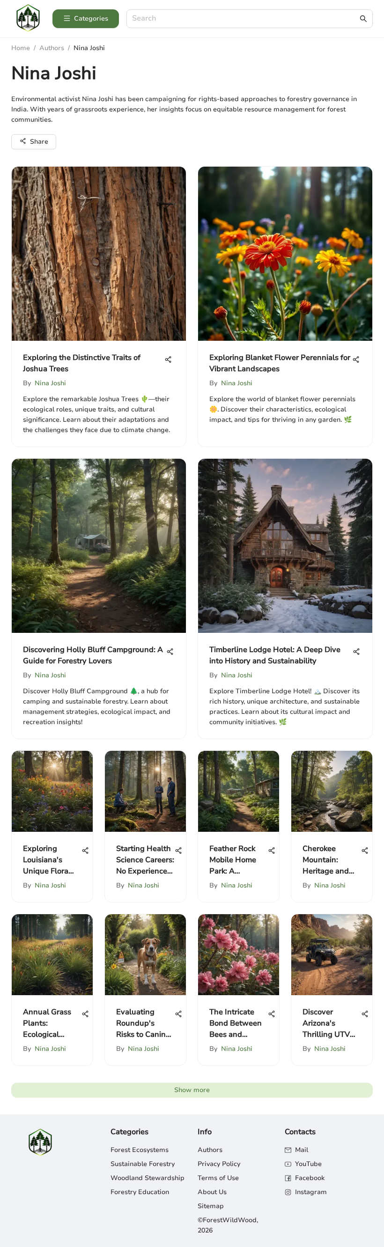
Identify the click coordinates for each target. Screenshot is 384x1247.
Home (20, 48)
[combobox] (245, 19)
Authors (51, 48)
